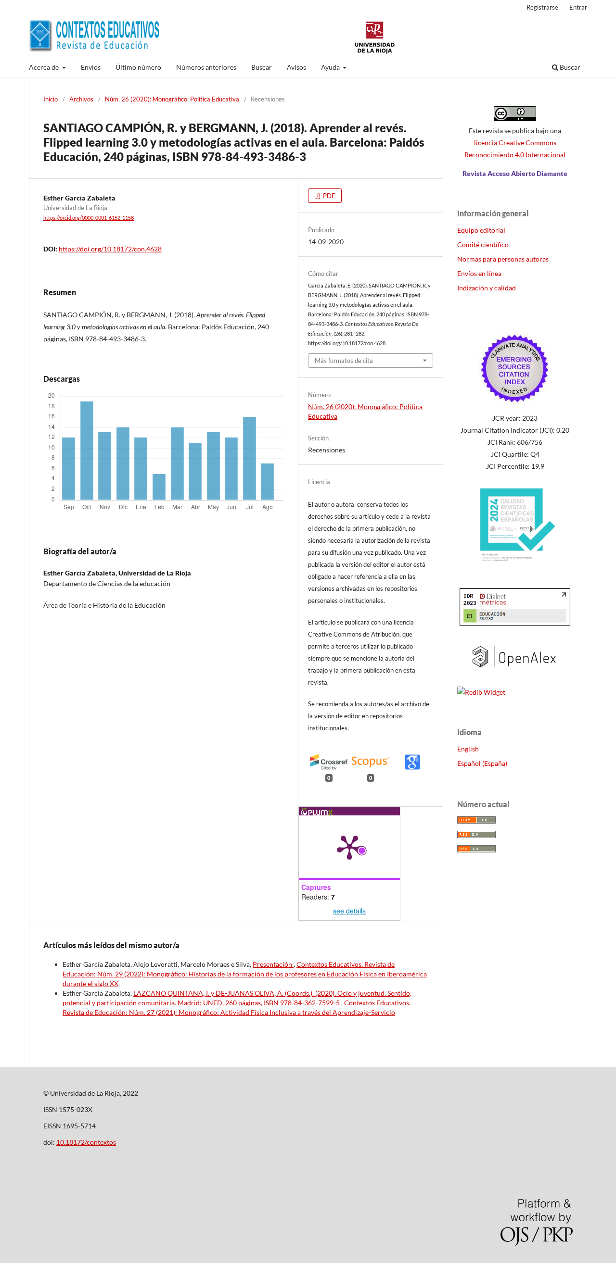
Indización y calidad (486, 288)
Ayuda (331, 67)
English (468, 749)
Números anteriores (206, 67)
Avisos (296, 67)
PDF (328, 196)
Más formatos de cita (344, 360)
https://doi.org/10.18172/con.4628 (110, 249)
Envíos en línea (479, 273)
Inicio (50, 99)
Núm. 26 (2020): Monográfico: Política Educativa (172, 99)
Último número (138, 67)
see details (349, 910)
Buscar (261, 67)
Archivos (81, 99)
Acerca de (44, 67)
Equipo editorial (481, 230)
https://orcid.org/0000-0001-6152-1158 (88, 218)
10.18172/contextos (86, 1142)
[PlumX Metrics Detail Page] (349, 846)
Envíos (91, 67)
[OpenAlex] (515, 673)
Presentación (273, 964)
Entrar (578, 7)
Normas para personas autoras (503, 259)
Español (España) (482, 763)
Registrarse (542, 7)
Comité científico (483, 244)
